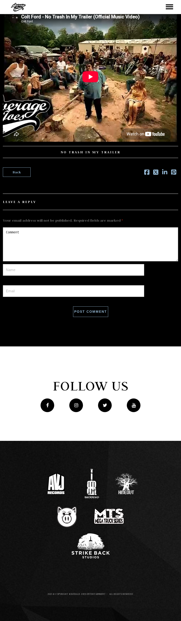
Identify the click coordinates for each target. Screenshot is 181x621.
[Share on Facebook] (146, 173)
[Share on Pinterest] (173, 173)
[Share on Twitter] (155, 173)
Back (16, 172)
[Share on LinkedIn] (164, 173)
